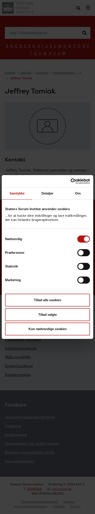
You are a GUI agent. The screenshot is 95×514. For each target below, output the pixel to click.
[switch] (83, 252)
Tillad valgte (47, 314)
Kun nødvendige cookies (47, 329)
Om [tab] (78, 193)
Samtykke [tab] (17, 193)
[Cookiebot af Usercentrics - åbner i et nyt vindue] (70, 181)
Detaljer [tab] (48, 193)
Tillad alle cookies (47, 300)
